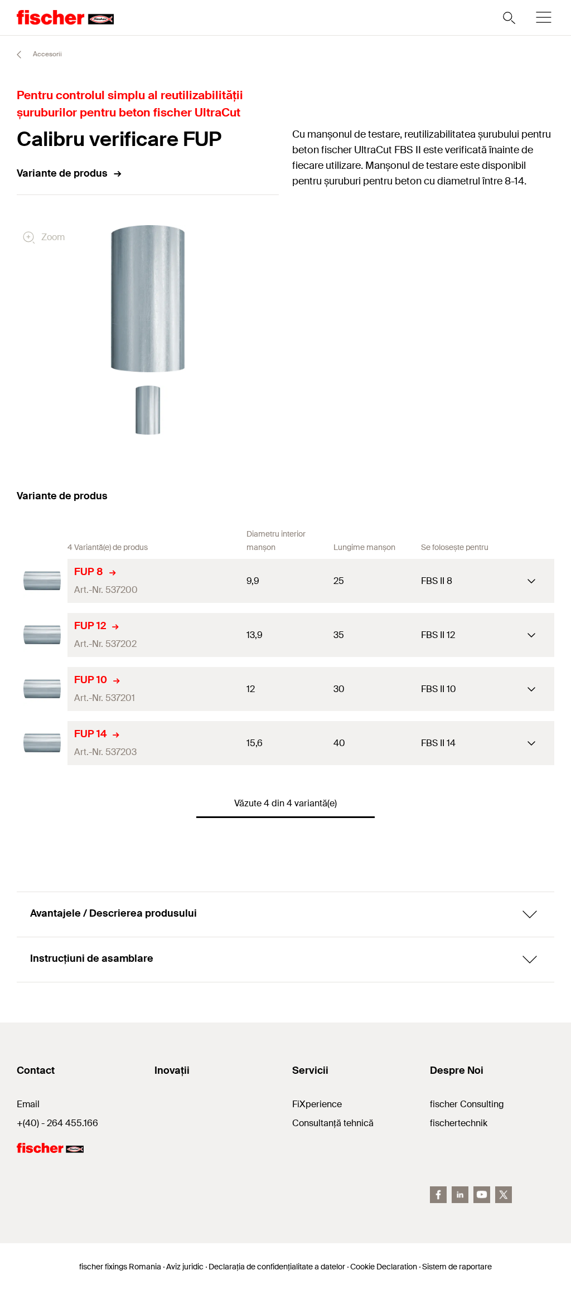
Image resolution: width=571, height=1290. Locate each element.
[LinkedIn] (460, 1194)
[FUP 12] (42, 635)
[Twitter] (503, 1194)
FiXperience (317, 1104)
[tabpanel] (148, 410)
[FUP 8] (42, 581)
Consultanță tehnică (333, 1123)
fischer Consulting (467, 1104)
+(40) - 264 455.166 (57, 1123)
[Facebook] (438, 1194)
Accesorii (46, 54)
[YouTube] (481, 1194)
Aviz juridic (185, 1267)
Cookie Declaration (383, 1267)
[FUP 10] (42, 689)
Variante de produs (62, 173)
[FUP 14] (42, 743)
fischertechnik (458, 1123)
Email (28, 1104)
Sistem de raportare (457, 1267)
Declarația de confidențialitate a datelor (277, 1267)
